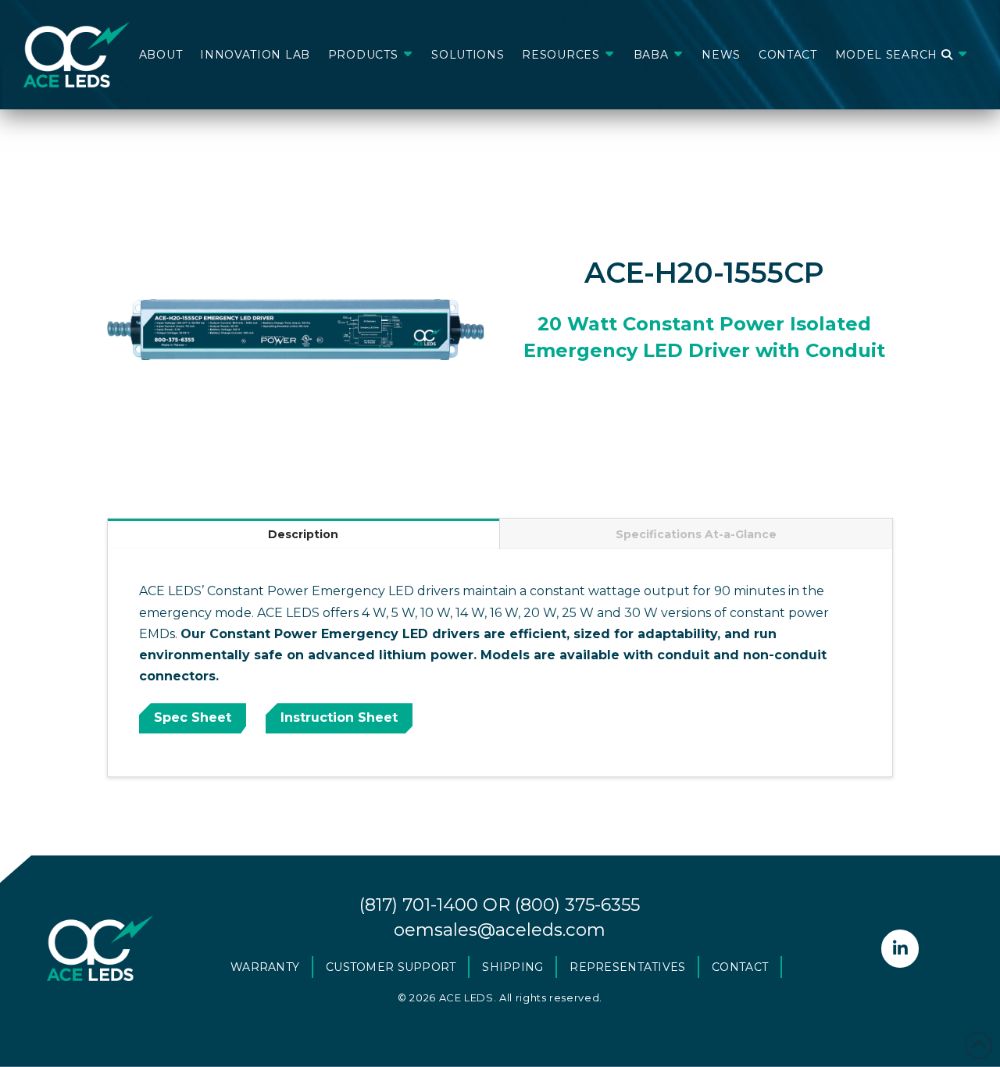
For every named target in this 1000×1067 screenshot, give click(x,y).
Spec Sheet (192, 717)
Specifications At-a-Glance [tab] (696, 534)
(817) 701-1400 (418, 904)
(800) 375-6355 (577, 904)
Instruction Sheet (339, 717)
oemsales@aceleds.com (499, 929)
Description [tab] (303, 534)
